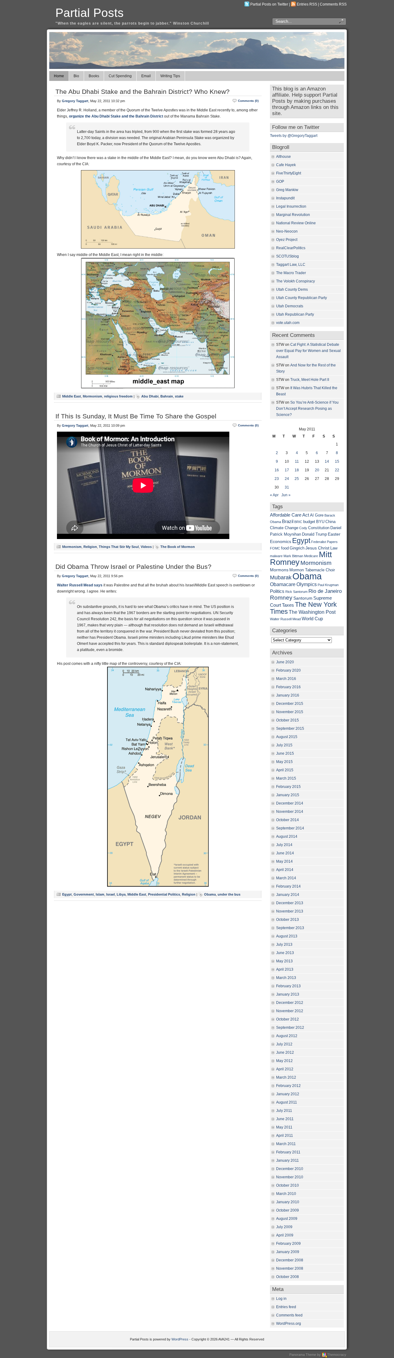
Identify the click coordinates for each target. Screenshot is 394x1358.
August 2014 (286, 836)
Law (333, 548)
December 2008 (289, 1260)
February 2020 (288, 670)
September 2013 (290, 928)
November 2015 (289, 712)
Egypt (67, 894)
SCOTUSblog (287, 256)
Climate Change (284, 528)
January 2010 (287, 1202)
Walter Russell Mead (285, 619)
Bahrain (166, 396)
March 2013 (286, 978)
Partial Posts (89, 12)
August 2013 (286, 936)
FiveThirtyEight (288, 173)
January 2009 (287, 1252)
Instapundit (285, 198)
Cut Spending (120, 76)
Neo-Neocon (287, 231)
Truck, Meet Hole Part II (309, 379)
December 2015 (289, 703)
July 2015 (284, 745)
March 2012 (286, 1077)
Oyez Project (286, 240)
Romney (281, 597)
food (285, 548)
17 (287, 470)
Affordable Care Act (289, 514)
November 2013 (289, 911)
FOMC (275, 548)
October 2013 (287, 919)
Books (94, 76)
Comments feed (289, 1315)
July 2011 (284, 1110)
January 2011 (287, 1160)
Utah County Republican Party (301, 298)
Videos (146, 547)
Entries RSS (307, 4)
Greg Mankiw (287, 190)
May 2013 (284, 961)
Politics (277, 591)
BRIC (298, 522)
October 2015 (287, 720)
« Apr (274, 495)
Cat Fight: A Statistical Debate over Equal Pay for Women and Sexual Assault (308, 350)
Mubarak (280, 577)
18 (297, 470)
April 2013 (284, 969)
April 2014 (284, 870)
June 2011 (285, 1119)
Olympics (306, 584)
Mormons (279, 569)
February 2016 (288, 687)
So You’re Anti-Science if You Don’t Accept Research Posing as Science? (307, 408)
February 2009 (288, 1243)
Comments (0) (248, 100)
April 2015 (284, 770)
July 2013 (284, 944)
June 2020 (285, 662)
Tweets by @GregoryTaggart (293, 136)
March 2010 (286, 1194)
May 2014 (284, 861)
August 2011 (286, 1102)
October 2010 (287, 1185)
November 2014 (289, 811)
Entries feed (286, 1307)
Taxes (288, 605)
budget (309, 522)
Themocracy (336, 1354)
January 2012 (287, 1094)
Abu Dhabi (150, 396)
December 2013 (289, 903)
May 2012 (284, 1061)
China (330, 522)
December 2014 (289, 803)
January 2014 (287, 895)
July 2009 (284, 1227)
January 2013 (287, 994)
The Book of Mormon (177, 547)
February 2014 (288, 886)
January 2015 (287, 795)
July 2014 (284, 845)
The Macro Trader (291, 273)
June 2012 (285, 1052)
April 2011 (284, 1135)
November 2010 (289, 1177)
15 (337, 461)
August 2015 (286, 737)
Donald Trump (314, 534)
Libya (121, 894)
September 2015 (290, 728)
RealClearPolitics (290, 248)
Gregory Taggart (75, 101)
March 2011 (286, 1144)
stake (179, 396)
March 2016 (286, 679)
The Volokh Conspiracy (295, 281)
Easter (334, 534)
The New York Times (303, 608)
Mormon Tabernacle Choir (312, 570)
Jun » (286, 495)
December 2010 (289, 1169)
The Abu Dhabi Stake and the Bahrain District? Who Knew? (142, 91)
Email (146, 76)
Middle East (71, 396)
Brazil (287, 521)
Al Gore (317, 515)
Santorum (302, 598)
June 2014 (285, 853)
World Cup (312, 618)
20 (317, 470)
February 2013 (288, 986)
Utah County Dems (292, 289)
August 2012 (286, 1036)
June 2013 (285, 953)
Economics (280, 541)
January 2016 (287, 695)
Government (84, 894)
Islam (100, 894)
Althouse (283, 156)
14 (327, 461)
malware (276, 556)
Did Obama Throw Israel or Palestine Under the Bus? (133, 566)
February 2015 (288, 787)
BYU (320, 522)
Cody (303, 528)
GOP (280, 181)
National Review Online (296, 223)
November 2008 (289, 1268)
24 (287, 479)
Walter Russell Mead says (80, 585)
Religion (90, 547)
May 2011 (284, 1127)
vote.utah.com (288, 323)
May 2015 (284, 762)
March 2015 (286, 778)
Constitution (318, 528)
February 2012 (288, 1086)
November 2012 (289, 1011)
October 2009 (287, 1210)
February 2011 (288, 1152)
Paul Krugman (328, 585)
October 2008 (287, 1277)
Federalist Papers (324, 542)
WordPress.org (288, 1323)
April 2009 (284, 1235)
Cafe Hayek (286, 165)
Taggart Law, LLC (290, 264)
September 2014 (290, 828)
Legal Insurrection (291, 206)
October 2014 (287, 820)
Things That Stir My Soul (119, 547)
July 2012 (284, 1044)
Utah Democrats (289, 306)
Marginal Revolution (293, 215)
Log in (281, 1298)
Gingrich (297, 548)
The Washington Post (312, 612)
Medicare (311, 556)
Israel (110, 894)
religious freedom (118, 396)
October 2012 (287, 1019)
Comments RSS (333, 4)
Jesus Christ (317, 547)
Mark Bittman (293, 556)
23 (277, 479)
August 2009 (286, 1218)
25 (297, 479)
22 (337, 470)
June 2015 (285, 753)
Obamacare (283, 584)
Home (59, 76)
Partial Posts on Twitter (269, 4)
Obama (210, 894)
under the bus (229, 894)
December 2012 (289, 1003)
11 (297, 461)
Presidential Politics (164, 894)
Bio (76, 76)
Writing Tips (170, 76)
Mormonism (92, 396)
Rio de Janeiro (325, 591)
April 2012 (284, 1069)
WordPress (179, 1339)
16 (277, 470)
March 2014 (286, 878)
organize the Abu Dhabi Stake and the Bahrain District (116, 116)
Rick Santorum (296, 591)
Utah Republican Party (295, 314)
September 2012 (290, 1027)
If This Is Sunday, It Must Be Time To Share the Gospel (135, 416)
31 (287, 487)
